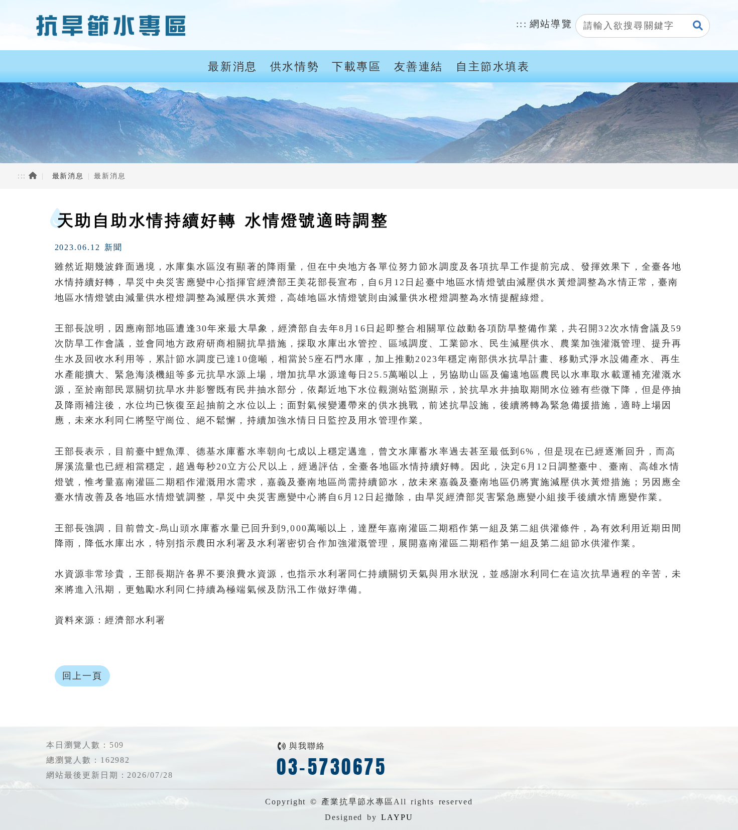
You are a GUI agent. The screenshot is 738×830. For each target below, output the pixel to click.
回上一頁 (82, 676)
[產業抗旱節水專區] (108, 25)
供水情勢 (294, 67)
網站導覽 (551, 24)
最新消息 (232, 67)
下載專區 (356, 67)
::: (521, 24)
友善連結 (418, 67)
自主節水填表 (493, 67)
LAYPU (397, 817)
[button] (698, 26)
